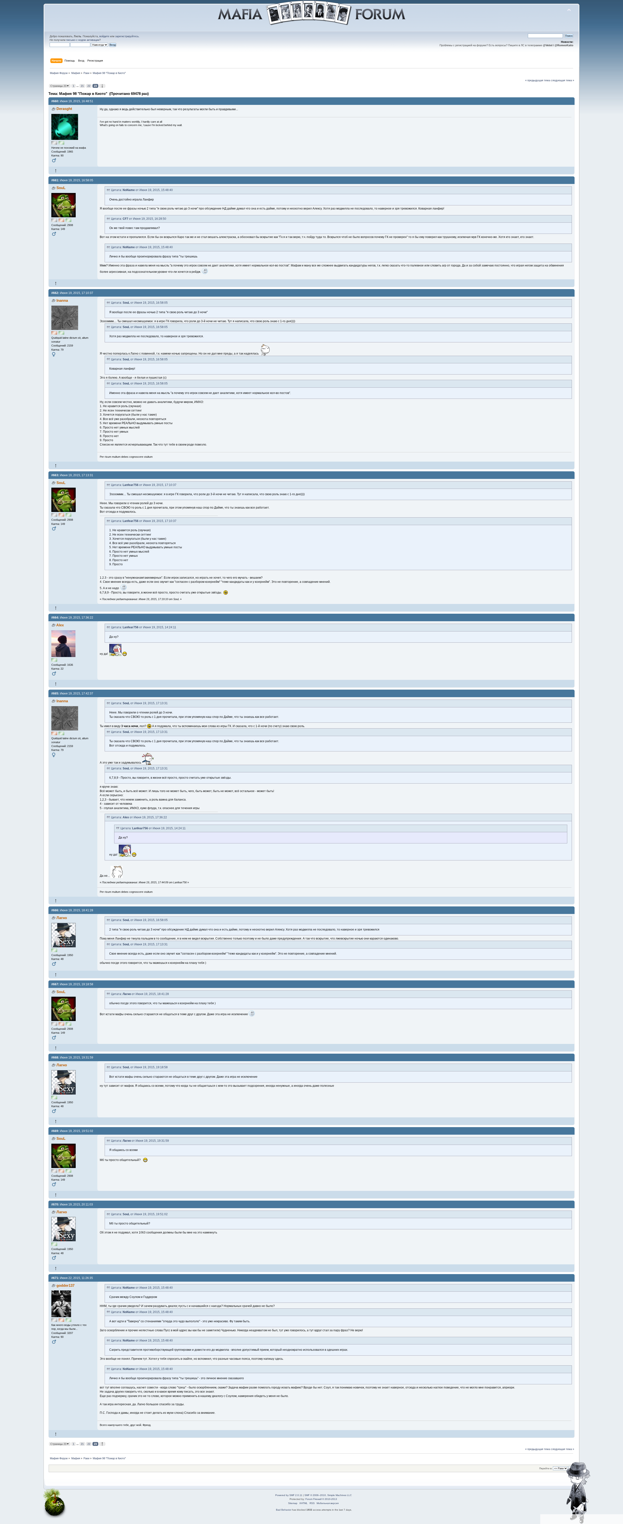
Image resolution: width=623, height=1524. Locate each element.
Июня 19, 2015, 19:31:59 (72, 1057)
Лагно (61, 918)
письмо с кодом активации (82, 39)
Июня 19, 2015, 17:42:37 (72, 693)
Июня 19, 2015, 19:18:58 (72, 984)
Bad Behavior (283, 1509)
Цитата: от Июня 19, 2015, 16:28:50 (138, 218)
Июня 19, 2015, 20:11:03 (72, 1204)
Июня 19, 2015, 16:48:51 (72, 101)
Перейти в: (545, 1468)
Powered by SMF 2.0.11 (288, 1495)
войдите (104, 36)
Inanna (62, 300)
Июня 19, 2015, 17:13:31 (72, 475)
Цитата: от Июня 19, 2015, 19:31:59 (140, 1140)
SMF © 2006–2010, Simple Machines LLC (328, 1495)
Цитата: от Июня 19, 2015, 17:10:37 (143, 485)
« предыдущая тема (537, 80)
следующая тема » (562, 80)
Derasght (64, 109)
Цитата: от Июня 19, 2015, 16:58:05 (139, 302)
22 (88, 85)
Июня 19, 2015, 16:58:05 (72, 180)
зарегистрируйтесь (127, 36)
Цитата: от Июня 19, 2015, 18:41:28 (140, 994)
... (77, 85)
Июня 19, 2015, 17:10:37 (72, 293)
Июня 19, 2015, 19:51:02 (72, 1131)
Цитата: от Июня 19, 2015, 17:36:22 (139, 817)
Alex (60, 625)
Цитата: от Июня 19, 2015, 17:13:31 (139, 703)
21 (82, 85)
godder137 (65, 1285)
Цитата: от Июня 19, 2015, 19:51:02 (139, 1214)
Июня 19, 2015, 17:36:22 (72, 617)
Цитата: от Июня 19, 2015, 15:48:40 (142, 190)
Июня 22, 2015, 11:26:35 (72, 1278)
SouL (60, 188)
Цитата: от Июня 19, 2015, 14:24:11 (143, 627)
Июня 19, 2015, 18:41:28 (72, 910)
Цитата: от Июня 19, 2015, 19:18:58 (139, 1067)
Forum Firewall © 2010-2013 (321, 1499)
